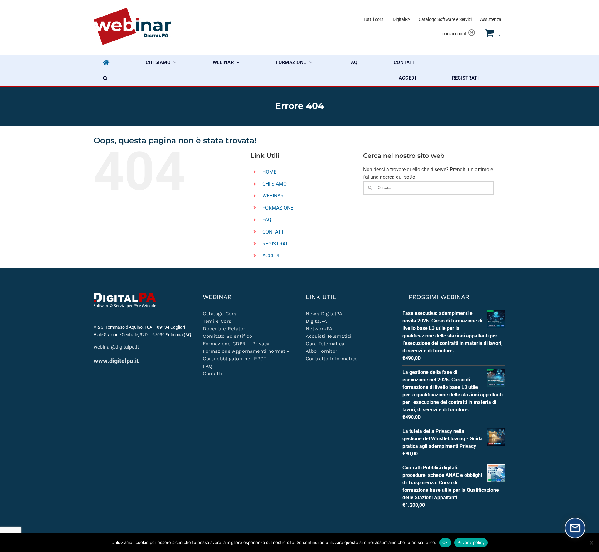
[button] (105, 78)
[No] (591, 543)
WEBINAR (273, 196)
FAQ (266, 220)
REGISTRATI (276, 244)
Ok (445, 542)
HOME (269, 172)
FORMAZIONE (277, 208)
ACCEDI (270, 256)
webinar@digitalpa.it (116, 347)
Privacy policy (471, 542)
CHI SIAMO (274, 184)
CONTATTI (273, 232)
